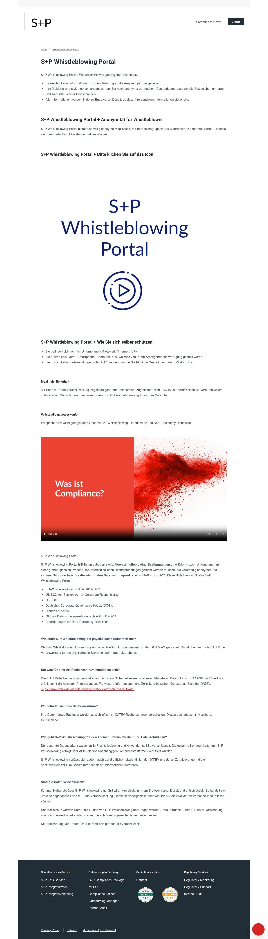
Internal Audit (193, 893)
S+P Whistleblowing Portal (65, 49)
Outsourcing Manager (104, 900)
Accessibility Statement (99, 930)
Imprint (72, 930)
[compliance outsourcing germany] (170, 895)
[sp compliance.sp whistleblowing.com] (120, 248)
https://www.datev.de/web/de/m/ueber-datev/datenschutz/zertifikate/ (87, 689)
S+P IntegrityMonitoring (57, 893)
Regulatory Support (197, 887)
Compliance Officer (102, 893)
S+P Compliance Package (106, 880)
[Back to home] (38, 21)
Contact (236, 22)
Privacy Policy (50, 930)
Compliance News (208, 22)
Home (44, 49)
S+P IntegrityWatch (54, 887)
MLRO (93, 887)
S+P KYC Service (53, 880)
